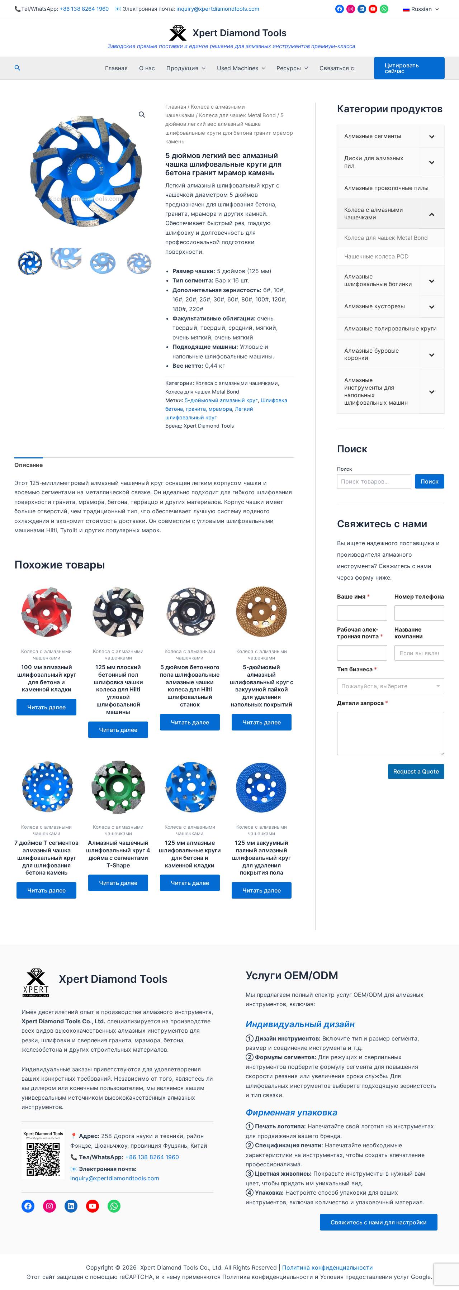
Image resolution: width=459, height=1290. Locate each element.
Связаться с (337, 68)
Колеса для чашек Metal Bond (237, 115)
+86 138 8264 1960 (84, 8)
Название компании (408, 633)
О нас (147, 68)
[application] (435, 9)
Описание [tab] (28, 464)
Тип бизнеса (357, 669)
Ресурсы (288, 68)
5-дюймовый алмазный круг (221, 400)
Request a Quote (416, 771)
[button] (142, 114)
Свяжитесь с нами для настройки (379, 1222)
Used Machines (237, 68)
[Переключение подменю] (431, 136)
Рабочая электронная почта (360, 633)
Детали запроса (362, 703)
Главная (116, 68)
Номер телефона (419, 596)
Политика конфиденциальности (327, 1267)
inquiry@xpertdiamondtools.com (217, 8)
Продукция (182, 68)
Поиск (344, 469)
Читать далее (46, 707)
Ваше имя (353, 596)
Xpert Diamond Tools (240, 32)
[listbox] (390, 686)
